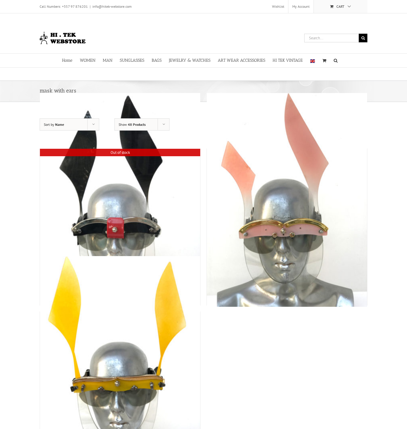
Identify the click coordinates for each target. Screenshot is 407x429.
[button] (336, 60)
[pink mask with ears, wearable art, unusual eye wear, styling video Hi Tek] (287, 200)
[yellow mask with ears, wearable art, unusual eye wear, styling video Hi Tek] (120, 363)
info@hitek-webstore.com (112, 6)
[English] (312, 60)
